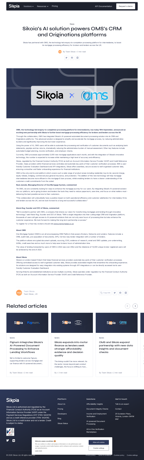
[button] (43, 6)
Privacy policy (91, 455)
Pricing (55, 6)
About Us (61, 404)
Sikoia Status (63, 423)
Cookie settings (98, 448)
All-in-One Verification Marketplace (95, 430)
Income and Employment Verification (96, 415)
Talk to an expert (122, 404)
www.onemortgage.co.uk (63, 224)
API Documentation (103, 6)
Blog (59, 418)
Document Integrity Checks (97, 409)
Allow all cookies (99, 442)
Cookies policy (119, 455)
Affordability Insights (94, 404)
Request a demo (126, 6)
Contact (118, 409)
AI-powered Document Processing (95, 422)
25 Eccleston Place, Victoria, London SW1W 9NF (124, 416)
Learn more (38, 451)
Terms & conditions (104, 455)
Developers (62, 414)
